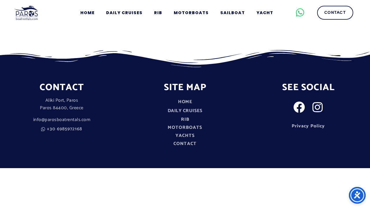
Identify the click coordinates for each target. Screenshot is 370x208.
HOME (87, 13)
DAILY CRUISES (124, 13)
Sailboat (232, 13)
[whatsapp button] (300, 12)
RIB (158, 13)
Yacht (264, 13)
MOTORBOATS (191, 13)
